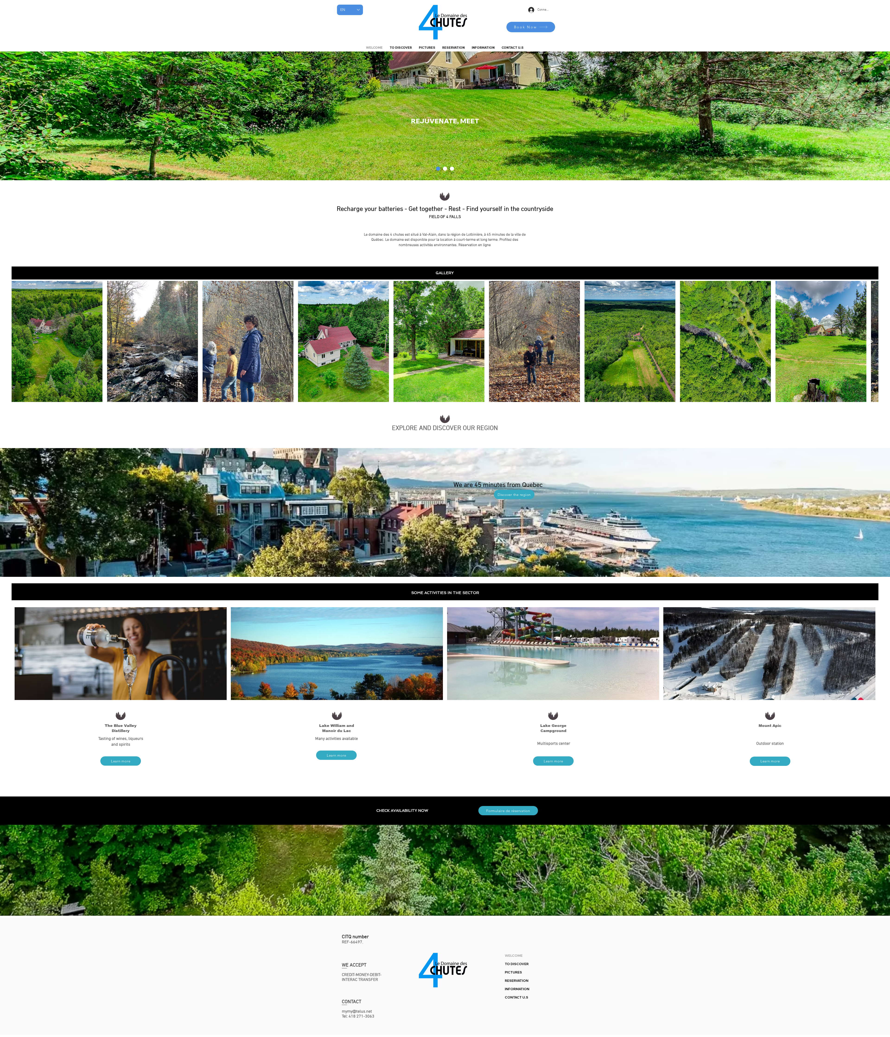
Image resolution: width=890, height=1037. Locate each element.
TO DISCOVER (517, 964)
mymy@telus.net (357, 1011)
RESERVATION (516, 981)
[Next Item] (870, 341)
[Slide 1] (445, 169)
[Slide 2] (438, 169)
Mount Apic (770, 726)
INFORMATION (517, 989)
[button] (483, 47)
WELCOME (514, 956)
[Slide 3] (452, 169)
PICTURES (513, 972)
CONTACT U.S (516, 997)
